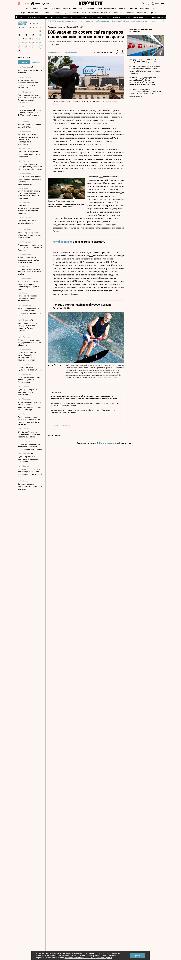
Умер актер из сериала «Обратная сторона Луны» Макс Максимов (29, 235)
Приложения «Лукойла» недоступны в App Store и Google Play (29, 154)
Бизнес (46, 8)
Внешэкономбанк (61, 110)
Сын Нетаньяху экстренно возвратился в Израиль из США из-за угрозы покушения (29, 99)
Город (64, 13)
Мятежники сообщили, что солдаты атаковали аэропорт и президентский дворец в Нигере (29, 406)
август (36, 23)
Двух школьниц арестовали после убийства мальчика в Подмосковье (30, 247)
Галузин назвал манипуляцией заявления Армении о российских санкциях (29, 209)
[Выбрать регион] (143, 3)
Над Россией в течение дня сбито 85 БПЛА (29, 125)
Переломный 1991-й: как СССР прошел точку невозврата (134, 21)
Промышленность (116, 13)
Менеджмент (145, 8)
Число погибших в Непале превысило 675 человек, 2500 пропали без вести (29, 112)
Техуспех (152, 13)
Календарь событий (22, 23)
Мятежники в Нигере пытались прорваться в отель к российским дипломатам (28, 84)
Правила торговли (35, 13)
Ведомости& (74, 13)
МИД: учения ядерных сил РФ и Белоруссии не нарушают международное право (29, 312)
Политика (123, 8)
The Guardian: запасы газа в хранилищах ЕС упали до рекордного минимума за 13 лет (30, 473)
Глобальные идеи (33, 8)
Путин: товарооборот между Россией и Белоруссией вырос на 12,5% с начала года (28, 356)
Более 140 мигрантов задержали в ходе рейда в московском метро (29, 260)
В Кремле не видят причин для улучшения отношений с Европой (29, 342)
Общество (133, 8)
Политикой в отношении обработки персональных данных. (88, 958)
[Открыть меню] (162, 3)
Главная (51, 27)
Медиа (99, 8)
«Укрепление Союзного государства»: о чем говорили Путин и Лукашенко (28, 327)
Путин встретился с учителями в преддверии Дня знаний (29, 459)
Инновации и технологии (136, 13)
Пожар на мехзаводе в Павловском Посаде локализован (27, 298)
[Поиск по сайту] (148, 3)
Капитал (95, 13)
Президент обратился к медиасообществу (28, 222)
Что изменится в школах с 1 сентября (30, 71)
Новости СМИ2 (54, 435)
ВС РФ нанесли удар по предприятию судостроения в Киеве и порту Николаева (30, 166)
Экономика (55, 8)
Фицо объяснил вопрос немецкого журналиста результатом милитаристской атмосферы (28, 139)
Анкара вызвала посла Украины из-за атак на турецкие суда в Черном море (28, 285)
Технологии (89, 8)
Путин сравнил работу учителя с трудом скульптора (27, 392)
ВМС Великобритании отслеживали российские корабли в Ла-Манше (29, 434)
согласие (73, 956)
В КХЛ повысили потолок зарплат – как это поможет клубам (29, 271)
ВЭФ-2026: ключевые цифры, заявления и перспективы (70, 21)
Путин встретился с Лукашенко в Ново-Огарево (30, 368)
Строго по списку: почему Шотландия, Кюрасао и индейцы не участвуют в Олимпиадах (29, 194)
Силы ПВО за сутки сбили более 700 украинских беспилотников (29, 379)
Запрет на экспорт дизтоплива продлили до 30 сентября (30, 486)
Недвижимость (110, 8)
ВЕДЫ (23, 13)
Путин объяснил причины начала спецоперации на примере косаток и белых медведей (29, 421)
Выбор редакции (102, 21)
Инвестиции (77, 8)
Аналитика (85, 13)
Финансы (66, 8)
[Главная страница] (90, 3)
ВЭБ (114, 138)
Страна (104, 13)
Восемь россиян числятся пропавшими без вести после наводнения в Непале (30, 446)
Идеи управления (52, 13)
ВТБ (91, 255)
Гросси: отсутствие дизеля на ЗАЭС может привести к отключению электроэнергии (29, 180)
